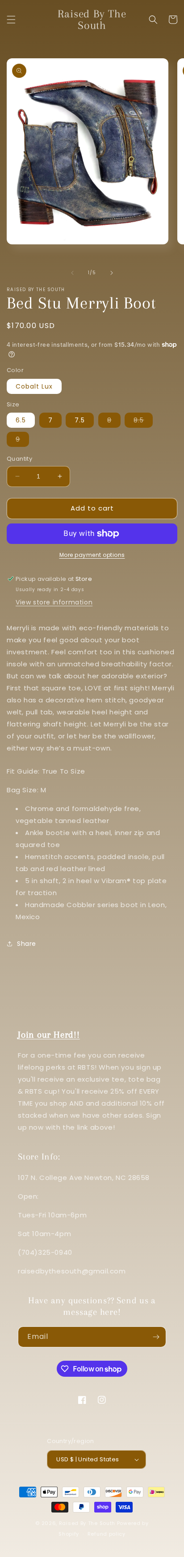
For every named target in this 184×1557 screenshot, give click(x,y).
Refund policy (106, 1533)
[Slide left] (72, 273)
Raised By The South (88, 1523)
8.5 (143, 421)
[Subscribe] (156, 1336)
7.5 (80, 420)
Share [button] (26, 943)
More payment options (92, 555)
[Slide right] (111, 273)
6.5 (21, 420)
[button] (11, 19)
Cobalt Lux (34, 386)
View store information (54, 602)
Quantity (19, 458)
